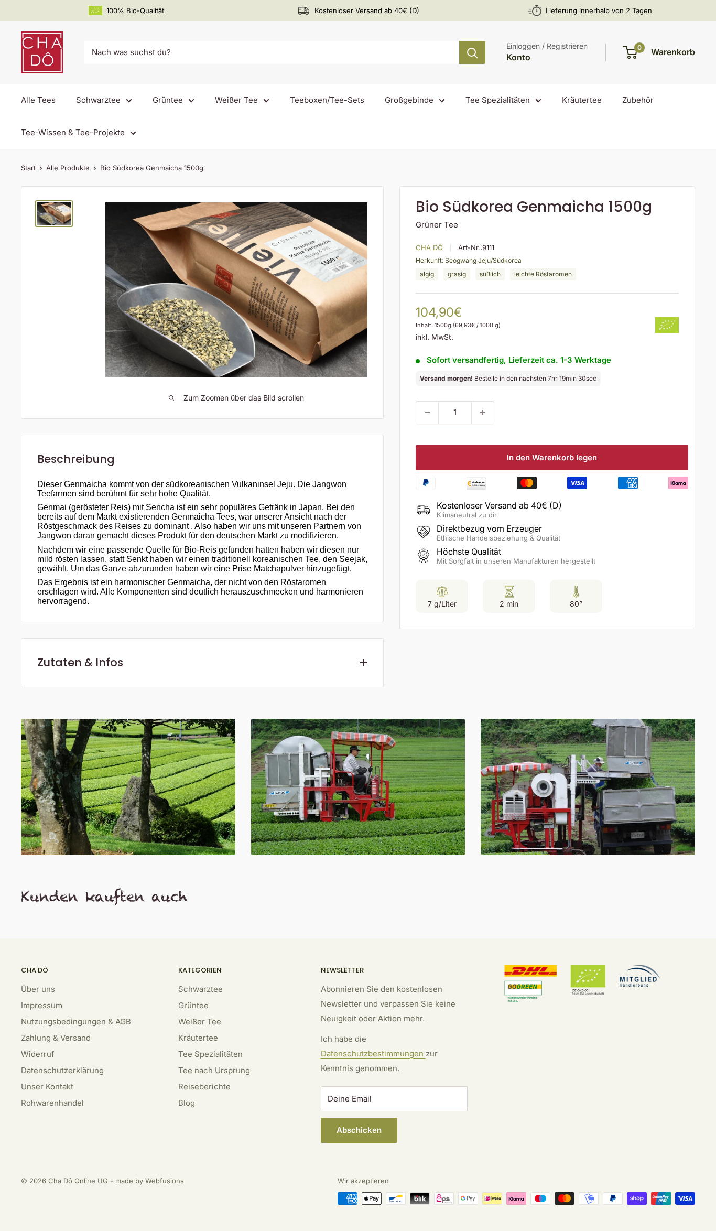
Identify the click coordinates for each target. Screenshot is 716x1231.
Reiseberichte (204, 1087)
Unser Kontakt (47, 1087)
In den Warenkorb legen (552, 457)
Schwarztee (98, 100)
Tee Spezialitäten (497, 100)
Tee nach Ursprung (214, 1070)
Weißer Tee (236, 100)
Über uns (38, 989)
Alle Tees (38, 100)
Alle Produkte (68, 168)
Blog (186, 1103)
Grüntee (168, 100)
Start (28, 168)
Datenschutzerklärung (62, 1070)
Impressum (41, 1005)
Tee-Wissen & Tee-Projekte (73, 132)
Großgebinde (409, 100)
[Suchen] (472, 52)
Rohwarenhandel (52, 1103)
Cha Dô (429, 247)
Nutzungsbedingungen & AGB (76, 1022)
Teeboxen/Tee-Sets (327, 100)
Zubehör (638, 100)
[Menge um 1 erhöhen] (483, 413)
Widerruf (38, 1054)
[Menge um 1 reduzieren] (427, 413)
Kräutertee (582, 100)
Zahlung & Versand (56, 1038)
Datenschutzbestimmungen (373, 1054)
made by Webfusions (149, 1180)
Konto (518, 57)
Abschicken (359, 1130)
